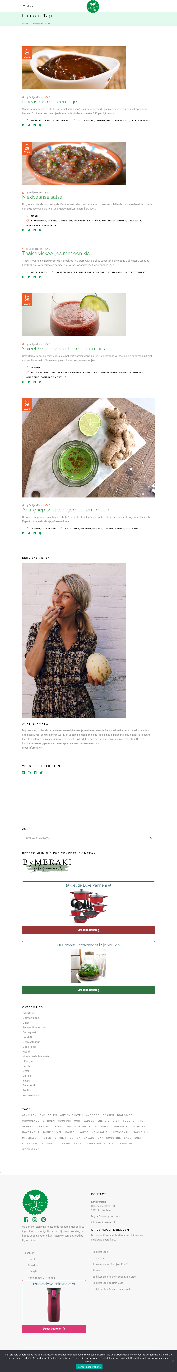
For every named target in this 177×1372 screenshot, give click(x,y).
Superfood (48, 529)
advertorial (29, 1013)
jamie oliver (52, 1132)
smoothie (125, 372)
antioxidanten (71, 1115)
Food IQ (27, 1037)
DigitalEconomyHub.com (105, 1216)
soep (138, 1138)
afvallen (29, 1115)
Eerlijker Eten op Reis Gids (107, 1282)
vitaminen (124, 1143)
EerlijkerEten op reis (34, 1027)
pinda (110, 121)
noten (46, 1138)
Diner (34, 121)
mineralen (30, 1138)
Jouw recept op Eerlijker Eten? (110, 1264)
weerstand (30, 1149)
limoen (100, 121)
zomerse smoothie (53, 377)
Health (26, 1051)
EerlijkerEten (35, 97)
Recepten (29, 1252)
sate (134, 121)
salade (89, 1138)
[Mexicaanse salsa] (74, 163)
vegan (78, 1143)
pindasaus (122, 121)
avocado (93, 1115)
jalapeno (79, 221)
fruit (142, 1121)
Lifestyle (28, 1061)
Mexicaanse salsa (42, 197)
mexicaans (33, 226)
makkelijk (134, 221)
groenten (65, 221)
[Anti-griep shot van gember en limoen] (88, 447)
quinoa (75, 1138)
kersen (62, 372)
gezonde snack (79, 1126)
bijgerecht (38, 221)
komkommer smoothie (83, 372)
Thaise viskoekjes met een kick (57, 253)
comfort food (69, 1121)
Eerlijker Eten (100, 1251)
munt (114, 372)
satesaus (144, 121)
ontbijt (60, 1138)
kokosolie (100, 272)
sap (128, 529)
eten (116, 1121)
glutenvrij (102, 1126)
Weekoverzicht (31, 1095)
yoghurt (140, 272)
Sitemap (101, 1258)
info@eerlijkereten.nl (103, 1222)
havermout (31, 1132)
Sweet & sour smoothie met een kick (63, 349)
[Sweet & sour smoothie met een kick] (74, 314)
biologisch (126, 1115)
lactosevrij (86, 121)
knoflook (93, 221)
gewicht (43, 1126)
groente (121, 1126)
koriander (109, 221)
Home (25, 23)
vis (111, 1143)
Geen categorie (31, 1042)
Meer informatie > (32, 747)
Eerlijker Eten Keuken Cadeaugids (111, 1289)
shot (135, 529)
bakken (61, 272)
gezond (53, 221)
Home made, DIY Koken (54, 121)
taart (66, 1143)
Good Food (29, 1046)
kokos (84, 1132)
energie (103, 1121)
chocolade (30, 1121)
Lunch (43, 272)
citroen (86, 529)
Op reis (27, 1075)
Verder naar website (89, 1366)
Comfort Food (31, 1017)
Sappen (35, 368)
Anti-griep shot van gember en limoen (65, 510)
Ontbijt (26, 1071)
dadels (88, 1121)
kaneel (70, 1132)
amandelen (48, 1115)
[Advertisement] (88, 800)
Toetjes (27, 1090)
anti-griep (72, 529)
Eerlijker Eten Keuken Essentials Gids (114, 1276)
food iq (129, 1121)
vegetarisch (96, 1143)
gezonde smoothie (43, 372)
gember (72, 272)
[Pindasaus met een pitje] (74, 67)
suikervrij (30, 1143)
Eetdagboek (29, 1032)
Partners (97, 1270)
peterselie (49, 226)
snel (127, 1138)
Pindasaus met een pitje (49, 102)
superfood (50, 1143)
